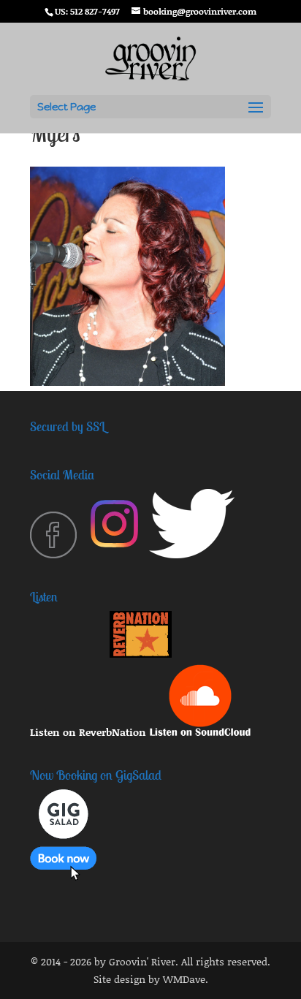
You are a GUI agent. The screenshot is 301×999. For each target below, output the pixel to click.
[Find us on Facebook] (53, 554)
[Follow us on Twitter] (192, 554)
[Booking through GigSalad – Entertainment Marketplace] (63, 876)
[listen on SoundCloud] (200, 732)
